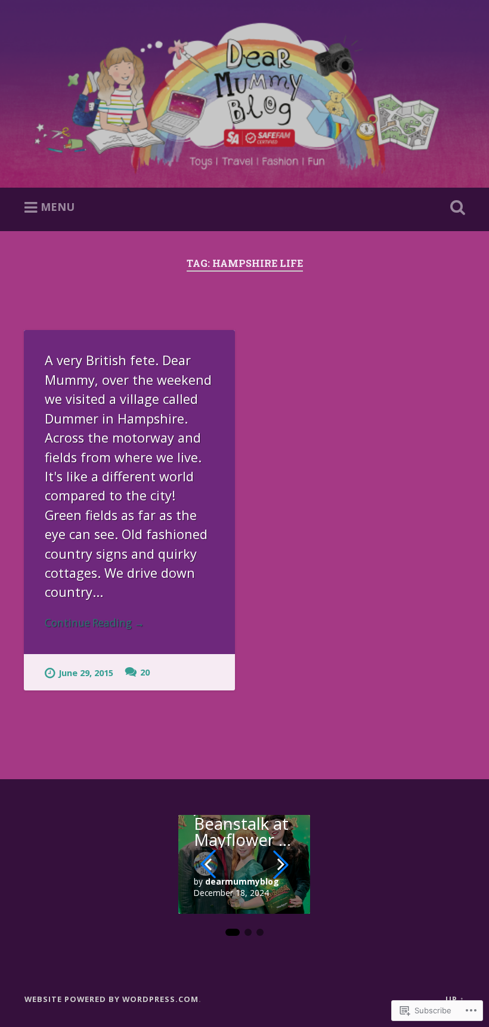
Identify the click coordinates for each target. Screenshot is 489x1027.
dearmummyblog (242, 881)
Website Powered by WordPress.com (111, 999)
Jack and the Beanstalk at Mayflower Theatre (241, 823)
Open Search (455, 208)
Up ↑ (455, 999)
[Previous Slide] (208, 864)
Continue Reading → (94, 623)
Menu (58, 207)
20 (145, 672)
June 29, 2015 (85, 673)
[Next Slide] (281, 864)
